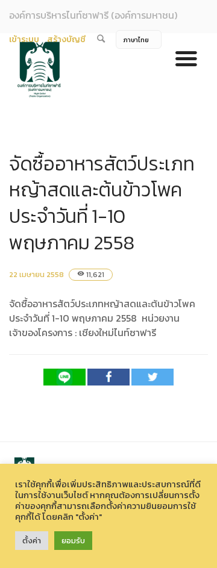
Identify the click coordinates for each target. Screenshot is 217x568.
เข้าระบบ (24, 39)
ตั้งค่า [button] (31, 540)
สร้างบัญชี (66, 39)
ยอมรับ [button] (73, 540)
